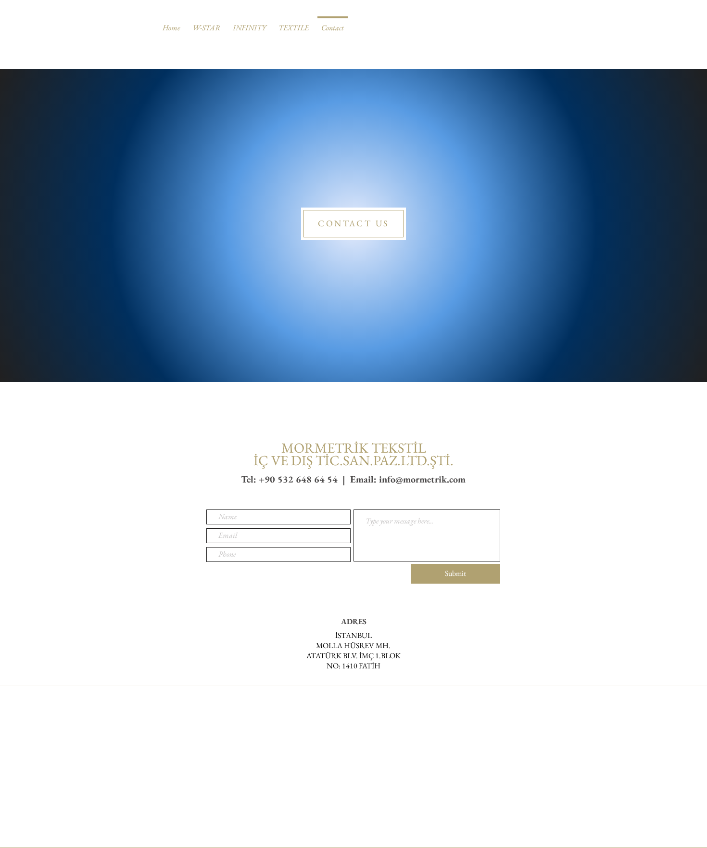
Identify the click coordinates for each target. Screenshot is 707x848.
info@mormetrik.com (422, 479)
